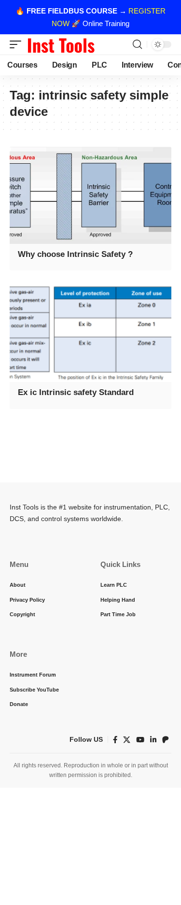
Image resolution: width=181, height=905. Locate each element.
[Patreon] (165, 740)
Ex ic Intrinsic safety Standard (76, 392)
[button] (18, 44)
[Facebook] (115, 740)
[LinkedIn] (153, 740)
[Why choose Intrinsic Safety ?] (90, 195)
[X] (127, 740)
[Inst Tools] (61, 44)
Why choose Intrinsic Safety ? (75, 254)
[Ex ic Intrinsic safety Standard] (90, 333)
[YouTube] (140, 740)
